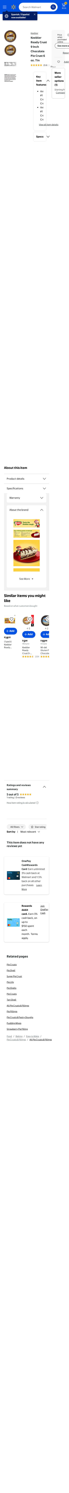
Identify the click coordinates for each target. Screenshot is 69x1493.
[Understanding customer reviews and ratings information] (37, 802)
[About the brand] (42, 510)
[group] (43, 65)
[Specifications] (44, 488)
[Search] (53, 7)
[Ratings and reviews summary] (44, 785)
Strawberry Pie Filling (17, 1029)
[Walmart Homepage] (13, 7)
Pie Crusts (12, 964)
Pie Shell (11, 970)
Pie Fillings (12, 1011)
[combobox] (38, 7)
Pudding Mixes (14, 1023)
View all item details (48, 124)
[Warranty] (42, 498)
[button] (39, 80)
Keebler (34, 33)
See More (24, 578)
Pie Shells (11, 988)
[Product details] (44, 478)
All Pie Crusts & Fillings (18, 1005)
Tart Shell (11, 999)
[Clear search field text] (49, 7)
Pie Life (10, 982)
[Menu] (5, 7)
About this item (15, 468)
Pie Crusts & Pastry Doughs (20, 1017)
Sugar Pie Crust (14, 976)
